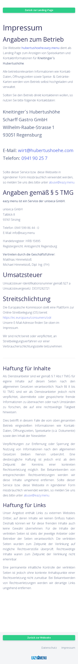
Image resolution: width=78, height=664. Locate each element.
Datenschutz (49, 647)
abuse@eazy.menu (61, 182)
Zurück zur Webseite (39, 637)
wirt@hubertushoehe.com (45, 150)
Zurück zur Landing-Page (39, 10)
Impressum (68, 647)
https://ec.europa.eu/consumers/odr (27, 317)
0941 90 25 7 (34, 158)
